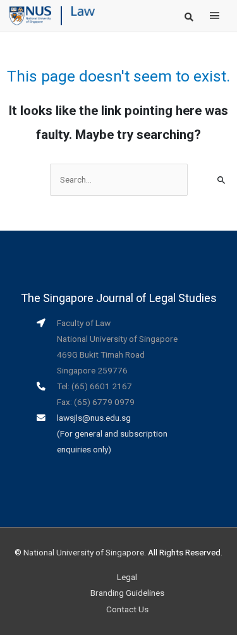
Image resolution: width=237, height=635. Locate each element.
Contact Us (127, 609)
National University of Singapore (83, 552)
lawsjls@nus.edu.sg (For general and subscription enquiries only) (112, 433)
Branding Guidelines (127, 593)
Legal (127, 577)
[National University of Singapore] (30, 15)
